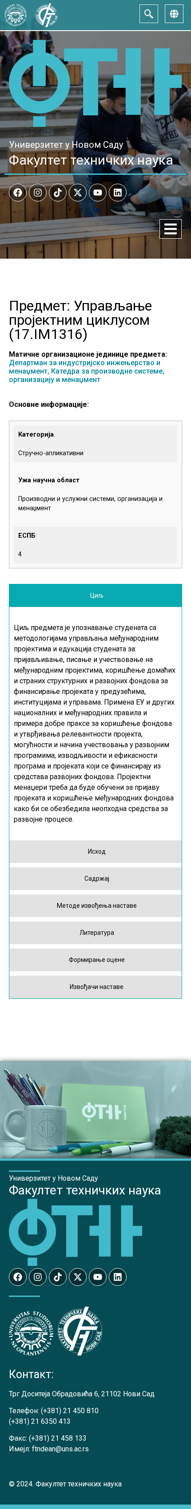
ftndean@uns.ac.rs (60, 1449)
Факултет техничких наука (91, 160)
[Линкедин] (118, 192)
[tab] (95, 595)
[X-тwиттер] (78, 192)
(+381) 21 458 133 (58, 1438)
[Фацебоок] (18, 192)
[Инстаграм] (38, 192)
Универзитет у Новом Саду (66, 144)
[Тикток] (58, 192)
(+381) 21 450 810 (70, 1411)
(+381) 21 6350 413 (40, 1421)
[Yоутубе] (98, 192)
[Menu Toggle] (170, 229)
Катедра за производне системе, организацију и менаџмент (86, 375)
